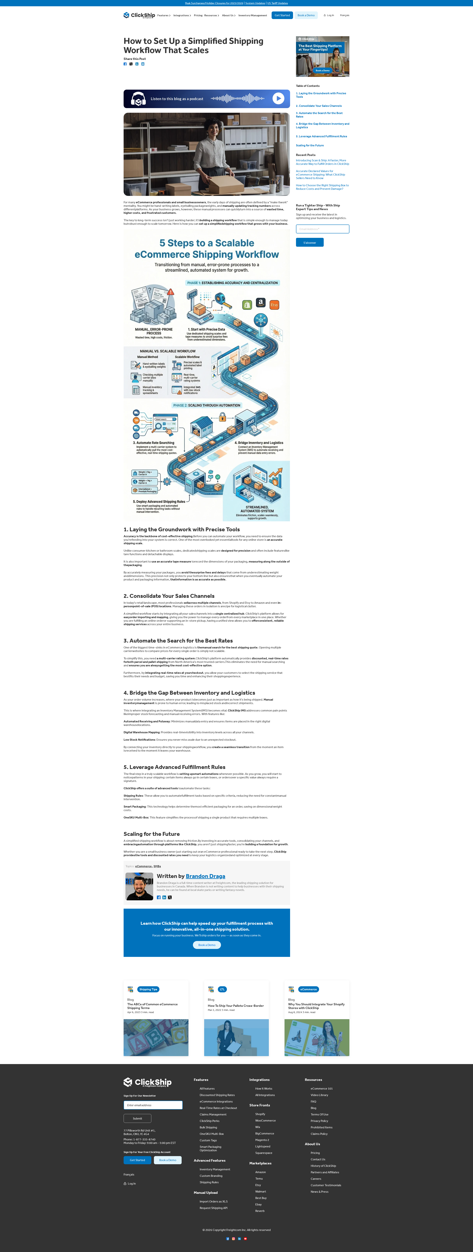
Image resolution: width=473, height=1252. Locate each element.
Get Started (282, 15)
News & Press (320, 1191)
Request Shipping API (213, 1208)
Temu (259, 1178)
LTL (222, 989)
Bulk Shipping (208, 1127)
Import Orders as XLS (214, 1201)
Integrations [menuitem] (181, 15)
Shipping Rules (209, 1182)
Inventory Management (253, 15)
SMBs (157, 866)
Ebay (258, 1204)
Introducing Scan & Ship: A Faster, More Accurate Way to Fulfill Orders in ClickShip (322, 162)
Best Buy (261, 1198)
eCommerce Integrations (216, 1101)
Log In (330, 15)
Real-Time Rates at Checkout (218, 1108)
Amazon (260, 1172)
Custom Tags (208, 1140)
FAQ (313, 1101)
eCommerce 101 (322, 1088)
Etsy (258, 1185)
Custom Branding (211, 1176)
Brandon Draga (205, 875)
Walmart (260, 1191)
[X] (131, 64)
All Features (207, 1088)
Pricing (198, 15)
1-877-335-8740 (144, 1139)
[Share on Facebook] (125, 64)
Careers (316, 1178)
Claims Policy (319, 1134)
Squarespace (263, 1153)
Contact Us (318, 1159)
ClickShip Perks (210, 1121)
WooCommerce (265, 1120)
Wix (257, 1127)
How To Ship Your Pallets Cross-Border (236, 1006)
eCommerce (143, 866)
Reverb (260, 1211)
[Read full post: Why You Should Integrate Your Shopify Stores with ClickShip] (317, 1037)
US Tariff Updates (277, 3)
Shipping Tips (148, 989)
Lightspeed (262, 1146)
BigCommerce (264, 1133)
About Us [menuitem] (228, 15)
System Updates (255, 3)
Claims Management (213, 1114)
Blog (313, 1108)
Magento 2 (262, 1140)
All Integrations (265, 1095)
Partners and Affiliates (325, 1172)
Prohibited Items (322, 1127)
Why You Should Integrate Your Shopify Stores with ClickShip (316, 1006)
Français (344, 15)
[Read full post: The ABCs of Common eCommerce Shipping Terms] (156, 1037)
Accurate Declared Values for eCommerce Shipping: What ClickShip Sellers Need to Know (320, 174)
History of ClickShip (323, 1166)
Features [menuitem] (163, 15)
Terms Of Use (320, 1114)
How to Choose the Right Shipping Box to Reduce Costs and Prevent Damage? (322, 187)
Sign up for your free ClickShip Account (147, 1152)
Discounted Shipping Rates (217, 1095)
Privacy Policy (319, 1121)
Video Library (319, 1095)
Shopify (260, 1114)
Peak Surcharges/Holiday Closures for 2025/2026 (214, 3)
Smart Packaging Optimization (210, 1148)
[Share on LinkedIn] (136, 64)
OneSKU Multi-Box (212, 1134)
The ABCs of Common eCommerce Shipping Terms (152, 1006)
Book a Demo (306, 15)
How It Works (263, 1088)
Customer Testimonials (326, 1185)
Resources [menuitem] (210, 15)
